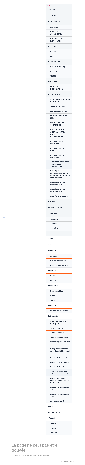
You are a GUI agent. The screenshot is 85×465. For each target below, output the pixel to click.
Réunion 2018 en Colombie (57, 156)
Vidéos (53, 76)
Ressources (54, 61)
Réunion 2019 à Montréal (56, 142)
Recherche (54, 46)
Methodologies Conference (57, 124)
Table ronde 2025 (57, 106)
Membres (54, 27)
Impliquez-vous (55, 208)
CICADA (49, 5)
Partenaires (54, 22)
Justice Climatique (58, 111)
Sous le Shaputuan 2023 (58, 117)
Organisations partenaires (56, 40)
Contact (52, 202)
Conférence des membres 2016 (57, 184)
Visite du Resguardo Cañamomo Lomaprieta (60, 164)
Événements (54, 94)
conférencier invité (59, 196)
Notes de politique (58, 67)
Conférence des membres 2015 (57, 191)
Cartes (53, 71)
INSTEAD (53, 56)
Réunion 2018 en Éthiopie (57, 149)
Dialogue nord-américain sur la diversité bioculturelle (57, 133)
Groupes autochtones (56, 33)
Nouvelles (53, 81)
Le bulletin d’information (56, 88)
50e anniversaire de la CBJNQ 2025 (60, 101)
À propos (52, 16)
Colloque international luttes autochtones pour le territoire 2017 (60, 174)
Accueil (52, 10)
